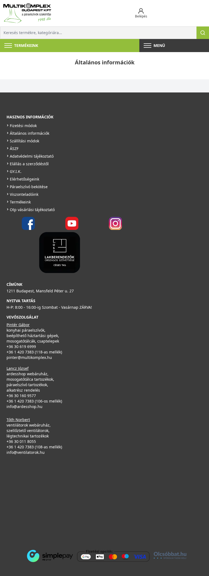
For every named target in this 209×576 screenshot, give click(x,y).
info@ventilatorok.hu (26, 452)
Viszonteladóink (24, 194)
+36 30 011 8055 (21, 441)
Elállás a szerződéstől (29, 163)
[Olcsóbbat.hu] (170, 555)
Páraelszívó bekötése (29, 186)
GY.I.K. (15, 171)
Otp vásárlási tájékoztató (32, 209)
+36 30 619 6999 (21, 346)
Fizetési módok (23, 125)
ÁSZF (14, 148)
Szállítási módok (24, 140)
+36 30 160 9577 (21, 395)
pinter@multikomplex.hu (29, 357)
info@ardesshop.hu (24, 406)
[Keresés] (202, 32)
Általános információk (29, 133)
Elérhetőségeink (24, 179)
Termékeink (20, 202)
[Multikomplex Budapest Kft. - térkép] (96, 501)
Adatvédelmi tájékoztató (32, 156)
